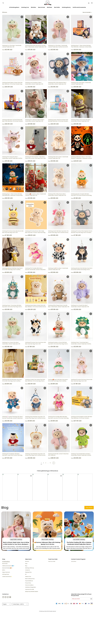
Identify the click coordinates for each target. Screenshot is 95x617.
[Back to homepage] (47, 3)
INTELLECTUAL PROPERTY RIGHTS (31, 591)
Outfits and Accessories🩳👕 (8, 565)
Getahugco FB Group (29, 568)
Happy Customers (6, 572)
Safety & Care (28, 576)
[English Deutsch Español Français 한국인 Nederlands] (6, 604)
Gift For (3, 570)
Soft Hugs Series (5, 574)
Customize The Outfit (29, 589)
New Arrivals (4, 563)
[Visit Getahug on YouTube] (10, 597)
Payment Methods (29, 580)
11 (50, 463)
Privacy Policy (28, 583)
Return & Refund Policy (30, 578)
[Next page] (53, 463)
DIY (25, 574)
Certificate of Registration (30, 587)
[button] (3, 3)
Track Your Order (51, 561)
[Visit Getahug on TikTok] (8, 597)
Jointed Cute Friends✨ (7, 576)
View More (89, 507)
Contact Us (27, 570)
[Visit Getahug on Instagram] (5, 597)
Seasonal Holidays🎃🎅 (7, 568)
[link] (14, 7)
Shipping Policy (28, 572)
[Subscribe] (91, 599)
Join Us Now (73, 561)
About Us (27, 561)
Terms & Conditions (29, 585)
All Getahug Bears (6, 561)
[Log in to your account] (89, 3)
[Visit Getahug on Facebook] (3, 597)
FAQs (26, 563)
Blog (26, 565)
